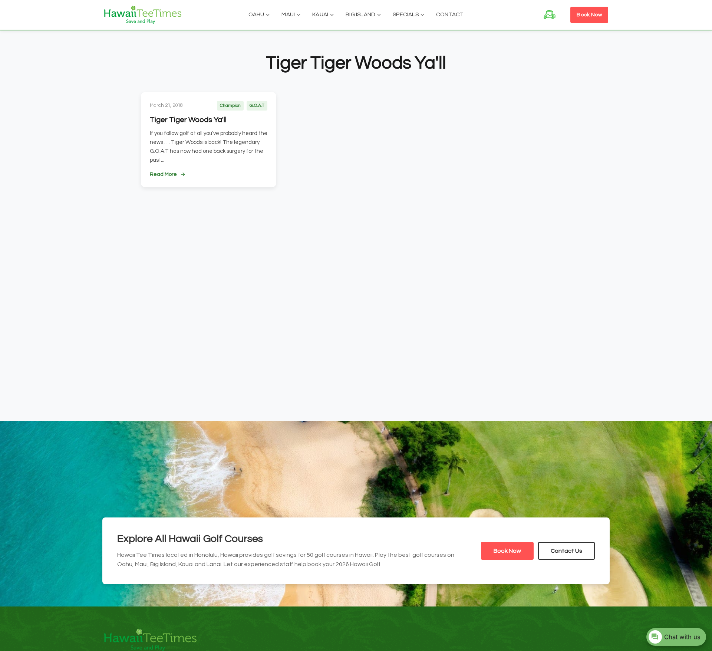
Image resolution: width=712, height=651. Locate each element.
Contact (450, 14)
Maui (288, 14)
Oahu (256, 14)
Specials (406, 14)
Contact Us (566, 551)
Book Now (589, 14)
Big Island (360, 14)
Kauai (320, 14)
